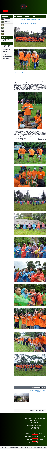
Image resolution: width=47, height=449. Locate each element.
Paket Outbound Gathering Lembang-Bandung (38, 406)
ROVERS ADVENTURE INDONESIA (29, 23)
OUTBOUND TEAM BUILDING (29, 20)
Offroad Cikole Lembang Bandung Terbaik (8, 21)
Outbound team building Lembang (21, 72)
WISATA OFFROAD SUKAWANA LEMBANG (8, 18)
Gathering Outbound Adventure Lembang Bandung (8, 24)
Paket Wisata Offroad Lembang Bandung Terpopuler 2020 (8, 27)
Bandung (21, 406)
